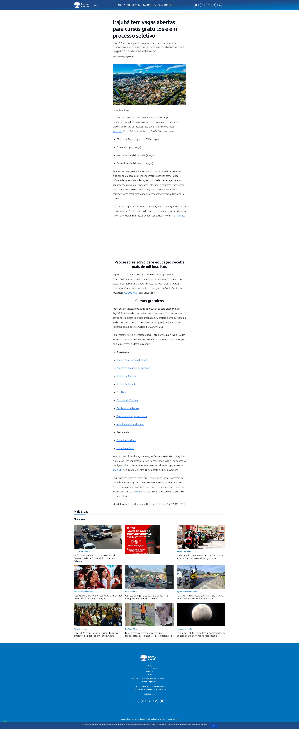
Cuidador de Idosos (126, 440)
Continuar (214, 725)
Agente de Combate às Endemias (133, 367)
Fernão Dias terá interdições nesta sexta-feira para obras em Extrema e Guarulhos (200, 597)
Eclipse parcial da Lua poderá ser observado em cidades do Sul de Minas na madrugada (201, 634)
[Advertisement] (149, 240)
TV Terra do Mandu (149, 669)
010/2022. (179, 215)
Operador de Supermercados (131, 416)
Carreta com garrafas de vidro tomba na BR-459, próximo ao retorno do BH (148, 597)
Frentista (121, 392)
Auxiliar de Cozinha (126, 376)
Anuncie (149, 671)
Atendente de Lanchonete (130, 424)
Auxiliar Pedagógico (126, 384)
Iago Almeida (118, 57)
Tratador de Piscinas (127, 400)
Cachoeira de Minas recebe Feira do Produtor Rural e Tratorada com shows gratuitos (200, 557)
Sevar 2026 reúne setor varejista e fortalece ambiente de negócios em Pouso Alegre (96, 634)
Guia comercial (149, 5)
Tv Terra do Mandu (132, 5)
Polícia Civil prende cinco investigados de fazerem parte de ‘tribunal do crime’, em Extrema (95, 558)
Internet (117, 131)
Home (119, 5)
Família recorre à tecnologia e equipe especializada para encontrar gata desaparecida (149, 634)
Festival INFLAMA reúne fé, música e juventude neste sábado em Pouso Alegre (98, 597)
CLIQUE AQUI (131, 292)
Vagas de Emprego (166, 5)
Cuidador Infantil (125, 448)
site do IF (117, 469)
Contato (149, 674)
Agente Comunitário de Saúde (132, 360)
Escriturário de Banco (127, 408)
